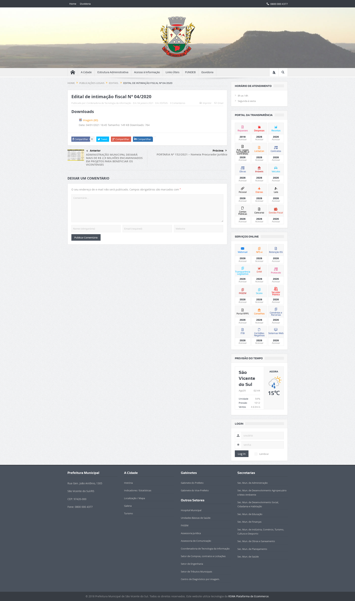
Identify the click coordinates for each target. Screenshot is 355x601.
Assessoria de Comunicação (196, 540)
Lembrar (264, 453)
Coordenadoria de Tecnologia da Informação (205, 548)
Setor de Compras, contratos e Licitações (203, 556)
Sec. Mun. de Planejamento (252, 549)
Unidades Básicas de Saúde (195, 517)
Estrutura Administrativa (112, 72)
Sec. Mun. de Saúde (248, 556)
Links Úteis (172, 72)
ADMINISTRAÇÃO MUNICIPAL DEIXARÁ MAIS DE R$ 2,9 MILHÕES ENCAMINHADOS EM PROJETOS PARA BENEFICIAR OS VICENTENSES (114, 160)
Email (220, 103)
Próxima (218, 150)
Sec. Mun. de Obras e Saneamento (256, 541)
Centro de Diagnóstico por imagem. (200, 579)
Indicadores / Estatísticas (137, 490)
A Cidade (86, 72)
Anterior (95, 150)
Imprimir (207, 103)
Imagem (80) (90, 120)
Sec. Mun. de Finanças (249, 521)
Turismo (128, 513)
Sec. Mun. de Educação (249, 514)
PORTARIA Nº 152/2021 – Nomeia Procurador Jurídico (192, 154)
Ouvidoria (85, 3)
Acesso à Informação (147, 72)
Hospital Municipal (191, 510)
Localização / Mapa (134, 498)
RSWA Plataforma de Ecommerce (248, 596)
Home (72, 3)
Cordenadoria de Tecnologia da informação (109, 103)
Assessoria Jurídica (191, 533)
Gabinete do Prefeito (192, 482)
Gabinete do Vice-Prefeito (195, 490)
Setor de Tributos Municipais (196, 571)
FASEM (184, 525)
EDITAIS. (164, 103)
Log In (242, 454)
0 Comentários (177, 103)
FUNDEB (190, 72)
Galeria (128, 505)
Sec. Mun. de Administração (252, 482)
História (128, 482)
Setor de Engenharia (192, 563)
